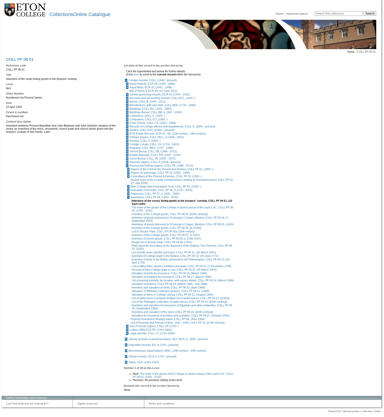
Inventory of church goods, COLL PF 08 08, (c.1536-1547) (166, 238)
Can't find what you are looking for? (27, 403)
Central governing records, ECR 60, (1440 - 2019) (160, 94)
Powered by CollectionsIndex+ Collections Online (354, 411)
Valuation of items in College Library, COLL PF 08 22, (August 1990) (172, 294)
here (136, 74)
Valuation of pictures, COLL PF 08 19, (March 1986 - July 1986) (170, 284)
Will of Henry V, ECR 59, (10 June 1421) (153, 91)
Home (279, 13)
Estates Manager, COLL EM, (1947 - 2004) (155, 155)
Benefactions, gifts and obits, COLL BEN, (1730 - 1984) (163, 105)
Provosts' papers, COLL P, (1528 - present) (155, 162)
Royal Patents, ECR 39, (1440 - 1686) (152, 83)
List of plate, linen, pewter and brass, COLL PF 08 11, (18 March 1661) (174, 252)
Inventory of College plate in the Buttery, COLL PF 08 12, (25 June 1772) (175, 256)
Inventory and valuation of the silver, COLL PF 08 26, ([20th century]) (172, 312)
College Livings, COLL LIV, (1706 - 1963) (154, 144)
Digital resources (87, 403)
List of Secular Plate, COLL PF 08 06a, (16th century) (163, 231)
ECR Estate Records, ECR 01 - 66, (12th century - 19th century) (168, 133)
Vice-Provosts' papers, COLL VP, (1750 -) (154, 326)
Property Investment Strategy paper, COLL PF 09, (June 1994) (167, 319)
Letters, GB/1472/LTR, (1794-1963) (151, 329)
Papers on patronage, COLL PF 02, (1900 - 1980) (160, 172)
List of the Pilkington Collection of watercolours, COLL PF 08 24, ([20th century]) (179, 301)
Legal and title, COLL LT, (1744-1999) (152, 333)
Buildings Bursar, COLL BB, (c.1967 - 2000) (156, 112)
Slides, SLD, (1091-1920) (143, 362)
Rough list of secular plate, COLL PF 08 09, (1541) (162, 242)
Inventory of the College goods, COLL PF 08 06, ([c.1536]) (166, 228)
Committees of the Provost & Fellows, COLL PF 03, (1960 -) (166, 176)
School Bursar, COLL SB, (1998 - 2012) (153, 151)
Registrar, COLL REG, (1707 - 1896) (151, 147)
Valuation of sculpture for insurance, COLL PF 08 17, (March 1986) (172, 276)
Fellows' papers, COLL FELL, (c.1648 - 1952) (157, 137)
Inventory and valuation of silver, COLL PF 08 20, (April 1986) (168, 287)
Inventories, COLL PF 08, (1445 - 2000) (154, 197)
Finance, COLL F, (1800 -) (145, 140)
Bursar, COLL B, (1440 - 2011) (148, 101)
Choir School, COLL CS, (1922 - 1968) (153, 123)
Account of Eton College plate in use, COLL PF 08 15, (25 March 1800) (174, 269)
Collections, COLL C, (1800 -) (147, 115)
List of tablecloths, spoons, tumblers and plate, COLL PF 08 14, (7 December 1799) (181, 266)
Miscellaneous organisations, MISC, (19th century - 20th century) (167, 350)
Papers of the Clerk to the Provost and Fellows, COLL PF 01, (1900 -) (172, 169)
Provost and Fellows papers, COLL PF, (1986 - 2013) (161, 165)
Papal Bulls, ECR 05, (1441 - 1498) (151, 87)
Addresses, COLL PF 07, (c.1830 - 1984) (155, 193)
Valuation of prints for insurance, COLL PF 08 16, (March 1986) (169, 273)
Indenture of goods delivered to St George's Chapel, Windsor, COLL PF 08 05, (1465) (183, 224)
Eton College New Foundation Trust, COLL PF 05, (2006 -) (166, 186)
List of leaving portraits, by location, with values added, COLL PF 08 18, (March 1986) (183, 280)
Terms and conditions (161, 403)
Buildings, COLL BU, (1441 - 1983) (151, 108)
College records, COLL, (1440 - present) (152, 80)
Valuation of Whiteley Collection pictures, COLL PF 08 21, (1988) (170, 291)
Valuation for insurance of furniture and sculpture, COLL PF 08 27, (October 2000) (181, 315)
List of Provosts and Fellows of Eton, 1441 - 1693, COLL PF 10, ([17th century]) (177, 322)
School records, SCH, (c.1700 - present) (152, 356)
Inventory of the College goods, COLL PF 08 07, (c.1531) (166, 235)
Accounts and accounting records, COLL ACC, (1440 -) (162, 98)
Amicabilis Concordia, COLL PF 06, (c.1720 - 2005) (161, 190)
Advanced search (297, 13)
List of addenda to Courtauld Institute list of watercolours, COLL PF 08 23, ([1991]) (181, 298)
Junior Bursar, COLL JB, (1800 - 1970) (153, 158)
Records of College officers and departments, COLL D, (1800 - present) (172, 126)
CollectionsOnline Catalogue (79, 14)
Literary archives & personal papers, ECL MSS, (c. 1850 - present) (168, 339)
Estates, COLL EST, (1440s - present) (152, 130)
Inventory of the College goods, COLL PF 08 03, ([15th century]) (170, 214)
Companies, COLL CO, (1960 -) (149, 119)
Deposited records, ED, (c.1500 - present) (153, 344)
